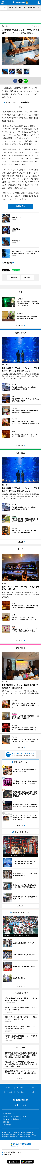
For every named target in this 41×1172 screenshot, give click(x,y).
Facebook (17, 1105)
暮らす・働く (32, 7)
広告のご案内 (7, 1125)
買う (25, 7)
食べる (11, 7)
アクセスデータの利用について (12, 1119)
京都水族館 (7, 263)
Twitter (23, 1105)
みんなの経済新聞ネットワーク (20, 1144)
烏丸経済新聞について (9, 1113)
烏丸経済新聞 (19, 2)
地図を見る (20, 206)
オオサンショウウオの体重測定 (17, 102)
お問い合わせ (7, 1122)
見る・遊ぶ (18, 7)
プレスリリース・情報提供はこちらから (14, 1116)
